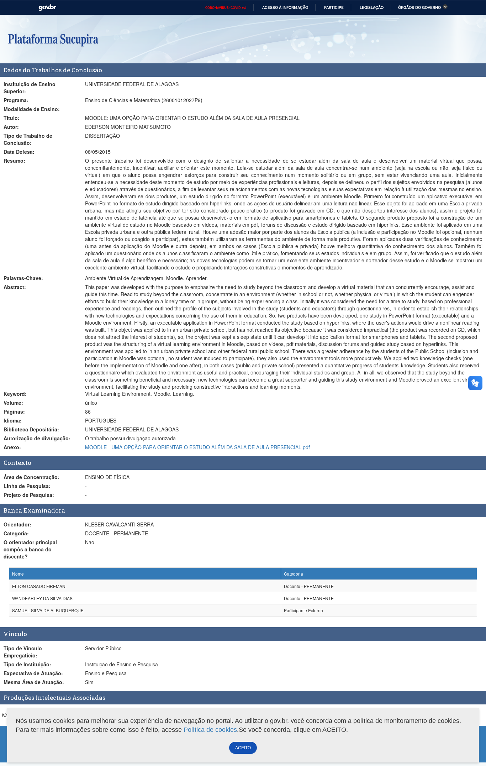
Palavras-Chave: (23, 278)
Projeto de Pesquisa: (29, 494)
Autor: (11, 126)
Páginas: (14, 411)
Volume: (13, 402)
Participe (334, 7)
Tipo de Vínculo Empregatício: (23, 652)
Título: (12, 117)
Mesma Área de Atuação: (34, 682)
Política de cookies (210, 729)
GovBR (47, 7)
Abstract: (15, 286)
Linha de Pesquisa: (27, 485)
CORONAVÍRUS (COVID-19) (225, 8)
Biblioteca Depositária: (31, 429)
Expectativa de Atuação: (33, 673)
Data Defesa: (19, 151)
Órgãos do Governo (419, 7)
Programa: (16, 100)
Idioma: (13, 420)
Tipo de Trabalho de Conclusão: (28, 139)
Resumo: (14, 160)
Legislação (372, 7)
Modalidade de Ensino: (32, 108)
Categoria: (16, 533)
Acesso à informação (285, 7)
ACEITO (243, 747)
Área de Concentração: (31, 477)
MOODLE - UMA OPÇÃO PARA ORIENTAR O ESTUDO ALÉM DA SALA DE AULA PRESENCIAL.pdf (197, 447)
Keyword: (15, 393)
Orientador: (17, 524)
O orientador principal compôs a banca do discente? (30, 549)
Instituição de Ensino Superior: (30, 87)
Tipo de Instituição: (27, 664)
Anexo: (12, 447)
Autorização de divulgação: (37, 438)
